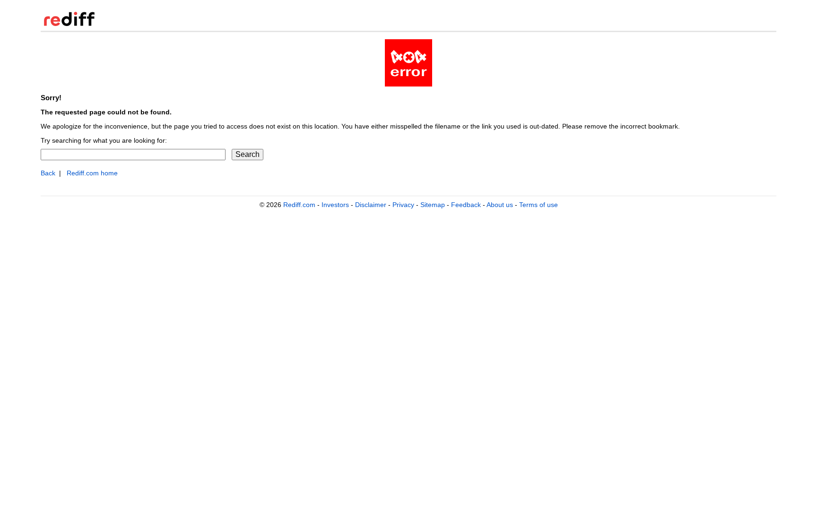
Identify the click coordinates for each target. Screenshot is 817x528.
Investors (335, 204)
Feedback (466, 204)
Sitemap (432, 204)
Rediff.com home (92, 173)
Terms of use (538, 204)
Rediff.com (299, 204)
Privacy (403, 204)
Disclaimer (370, 204)
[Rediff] (69, 23)
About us (500, 204)
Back (48, 173)
